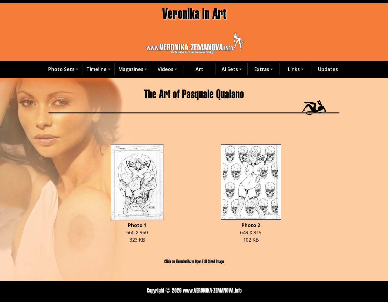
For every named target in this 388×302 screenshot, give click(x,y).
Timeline (96, 69)
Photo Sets (61, 69)
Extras (261, 69)
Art (199, 69)
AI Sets (230, 69)
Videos (165, 69)
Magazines (131, 69)
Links (294, 69)
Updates (328, 69)
